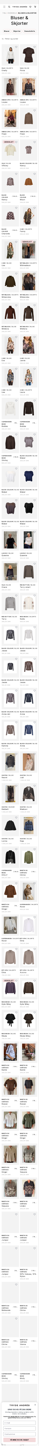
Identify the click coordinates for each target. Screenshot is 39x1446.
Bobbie (5, 426)
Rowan (5, 1104)
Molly (22, 1378)
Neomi (4, 777)
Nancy (23, 165)
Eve (3, 360)
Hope (4, 134)
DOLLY (5, 875)
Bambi (4, 1070)
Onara (4, 587)
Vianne (23, 1344)
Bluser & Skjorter (27, 13)
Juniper (5, 1240)
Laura (22, 392)
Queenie (5, 555)
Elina (22, 941)
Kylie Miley (6, 1004)
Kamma (5, 746)
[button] (4, 6)
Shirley (5, 460)
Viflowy (5, 165)
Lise (3, 392)
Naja (22, 841)
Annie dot (6, 714)
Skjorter (17, 31)
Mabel (22, 458)
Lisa (3, 265)
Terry (4, 619)
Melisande (6, 1310)
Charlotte (6, 234)
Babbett (5, 809)
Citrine (23, 875)
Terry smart (25, 587)
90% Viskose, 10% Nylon (28, 1275)
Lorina (4, 841)
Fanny (22, 231)
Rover (22, 907)
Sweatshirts (29, 31)
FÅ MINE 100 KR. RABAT (19, 1440)
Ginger (4, 909)
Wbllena (5, 329)
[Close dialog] (35, 1404)
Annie (22, 714)
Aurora (23, 972)
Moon (22, 200)
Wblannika (6, 297)
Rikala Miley (25, 1036)
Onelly (4, 70)
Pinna (22, 70)
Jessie (4, 651)
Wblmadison (25, 265)
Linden (23, 1206)
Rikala (4, 1036)
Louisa (4, 102)
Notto (22, 619)
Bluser (7, 31)
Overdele (12, 13)
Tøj (4, 13)
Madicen (23, 809)
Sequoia (23, 1172)
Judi (22, 777)
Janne (22, 360)
